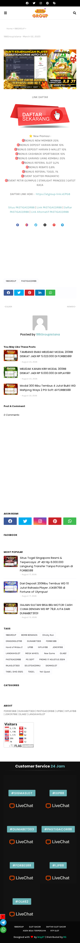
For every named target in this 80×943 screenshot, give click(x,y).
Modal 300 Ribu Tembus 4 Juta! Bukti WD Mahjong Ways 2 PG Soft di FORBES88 (48, 388)
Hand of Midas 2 (14, 647)
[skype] (53, 3)
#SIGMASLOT (22, 793)
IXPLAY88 (43, 647)
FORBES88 (51, 641)
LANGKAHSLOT (13, 653)
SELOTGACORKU (33, 665)
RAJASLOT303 (13, 665)
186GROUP (19, 28)
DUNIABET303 (34, 641)
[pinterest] (47, 3)
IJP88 (30, 647)
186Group (19, 927)
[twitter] (34, 3)
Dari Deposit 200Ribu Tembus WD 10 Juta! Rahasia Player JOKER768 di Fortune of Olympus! (44, 587)
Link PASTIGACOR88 (50, 207)
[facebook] (27, 3)
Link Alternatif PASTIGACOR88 (50, 212)
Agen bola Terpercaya (34, 930)
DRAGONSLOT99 (14, 641)
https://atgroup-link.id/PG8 (52, 194)
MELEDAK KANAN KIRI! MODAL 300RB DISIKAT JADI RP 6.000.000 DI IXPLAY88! (45, 371)
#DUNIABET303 (22, 829)
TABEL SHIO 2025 (14, 671)
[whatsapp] (69, 521)
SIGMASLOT (51, 665)
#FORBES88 (21, 865)
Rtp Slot (54, 930)
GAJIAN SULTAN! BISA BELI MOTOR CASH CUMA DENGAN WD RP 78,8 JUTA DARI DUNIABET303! (46, 609)
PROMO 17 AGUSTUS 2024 (52, 659)
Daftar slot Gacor (56, 927)
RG (64, 937)
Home (9, 28)
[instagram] (41, 3)
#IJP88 (58, 865)
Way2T (41, 937)
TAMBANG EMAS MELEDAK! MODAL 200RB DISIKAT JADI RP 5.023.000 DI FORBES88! (46, 354)
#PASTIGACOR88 (58, 829)
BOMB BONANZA (29, 635)
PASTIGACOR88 (28, 281)
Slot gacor (35, 927)
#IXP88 (58, 793)
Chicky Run (48, 635)
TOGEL (31, 671)
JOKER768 (58, 647)
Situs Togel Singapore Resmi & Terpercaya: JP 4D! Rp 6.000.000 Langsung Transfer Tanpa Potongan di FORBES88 (46, 564)
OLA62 (63, 653)
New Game (49, 653)
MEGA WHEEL (32, 653)
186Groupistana (12, 36)
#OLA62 (21, 901)
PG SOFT (30, 659)
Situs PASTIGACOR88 (21, 207)
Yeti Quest (45, 671)
